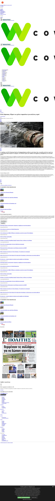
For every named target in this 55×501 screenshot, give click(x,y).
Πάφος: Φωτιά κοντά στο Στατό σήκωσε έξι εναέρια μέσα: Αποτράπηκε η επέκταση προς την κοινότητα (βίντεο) (20, 255)
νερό (4, 185)
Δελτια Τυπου (4, 417)
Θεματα (3, 430)
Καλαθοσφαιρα (4, 423)
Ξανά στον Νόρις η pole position (6, 236)
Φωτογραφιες (4, 438)
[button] (27, 499)
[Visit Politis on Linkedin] (3, 393)
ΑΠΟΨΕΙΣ (3, 74)
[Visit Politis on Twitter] (1, 393)
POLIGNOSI (2, 12)
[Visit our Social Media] (0, 6)
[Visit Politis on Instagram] (2, 393)
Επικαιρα (3, 429)
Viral (2, 411)
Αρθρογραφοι (4, 407)
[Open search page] (0, 110)
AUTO (3, 76)
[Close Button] (1, 384)
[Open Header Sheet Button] (1, 18)
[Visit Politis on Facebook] (0, 393)
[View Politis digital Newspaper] (27, 354)
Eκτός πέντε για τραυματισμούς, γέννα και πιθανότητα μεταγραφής (12, 244)
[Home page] (0, 111)
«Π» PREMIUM (4, 435)
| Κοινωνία (1, 112)
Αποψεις (3, 425)
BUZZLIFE (2, 409)
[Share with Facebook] (0, 119)
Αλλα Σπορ (3, 424)
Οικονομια (3, 398)
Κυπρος (3, 397)
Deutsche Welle (4, 403)
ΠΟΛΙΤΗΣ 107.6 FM (5, 440)
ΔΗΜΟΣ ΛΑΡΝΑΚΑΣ (8, 185)
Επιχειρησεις (4, 399)
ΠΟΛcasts (3, 437)
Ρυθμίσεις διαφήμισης (29, 494)
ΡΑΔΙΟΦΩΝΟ (2, 11)
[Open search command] (1, 82)
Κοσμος (3, 401)
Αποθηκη (3, 431)
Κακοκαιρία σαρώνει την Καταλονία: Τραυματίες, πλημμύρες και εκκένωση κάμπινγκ (15, 225)
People (3, 412)
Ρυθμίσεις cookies (30, 495)
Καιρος (3, 439)
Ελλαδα (3, 400)
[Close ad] (1, 385)
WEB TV (1, 13)
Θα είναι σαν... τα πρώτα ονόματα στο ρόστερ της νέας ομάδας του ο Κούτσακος (14, 259)
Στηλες (3, 406)
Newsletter (3, 434)
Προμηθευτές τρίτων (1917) (26, 491)
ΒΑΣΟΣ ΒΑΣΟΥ (2, 116)
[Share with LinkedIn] (0, 121)
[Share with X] (0, 120)
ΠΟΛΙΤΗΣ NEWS (3, 395)
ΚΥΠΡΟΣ (3, 71)
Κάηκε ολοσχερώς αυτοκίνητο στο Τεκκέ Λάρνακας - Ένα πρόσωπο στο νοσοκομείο (15, 251)
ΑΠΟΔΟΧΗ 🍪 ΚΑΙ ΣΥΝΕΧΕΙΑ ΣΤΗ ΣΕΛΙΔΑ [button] (23, 497)
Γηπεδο (3, 79)
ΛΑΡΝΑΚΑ (2, 185)
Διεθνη (3, 422)
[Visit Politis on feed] (7, 393)
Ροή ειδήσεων (3, 221)
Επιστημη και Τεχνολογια (5, 402)
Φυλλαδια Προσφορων (5, 418)
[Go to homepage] (5, 20)
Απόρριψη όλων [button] (34, 497)
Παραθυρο (1, 427)
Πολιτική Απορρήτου (35, 495)
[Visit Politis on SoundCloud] (6, 393)
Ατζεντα (3, 428)
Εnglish (1, 9)
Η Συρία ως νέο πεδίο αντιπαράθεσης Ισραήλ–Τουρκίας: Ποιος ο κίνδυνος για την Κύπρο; (16, 240)
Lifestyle (3, 410)
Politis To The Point (3, 14)
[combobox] (52, 486)
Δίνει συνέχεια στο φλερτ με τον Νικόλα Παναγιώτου (9, 229)
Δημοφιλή (3, 223)
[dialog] (27, 493)
